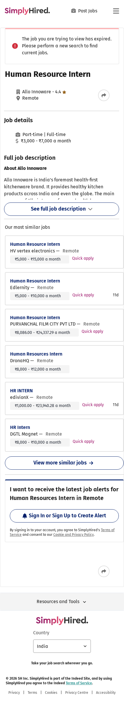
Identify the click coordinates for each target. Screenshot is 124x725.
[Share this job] (104, 95)
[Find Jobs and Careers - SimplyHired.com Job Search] (27, 11)
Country (41, 632)
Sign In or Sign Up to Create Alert (67, 515)
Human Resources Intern (36, 354)
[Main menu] (115, 11)
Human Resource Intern (35, 244)
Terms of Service (79, 683)
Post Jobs (87, 11)
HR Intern (20, 427)
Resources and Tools (58, 601)
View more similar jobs (60, 463)
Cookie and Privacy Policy (73, 535)
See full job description (58, 209)
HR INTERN (21, 390)
